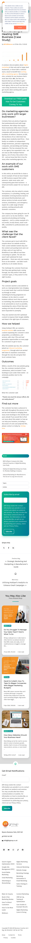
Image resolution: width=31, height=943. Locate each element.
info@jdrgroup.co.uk (10, 840)
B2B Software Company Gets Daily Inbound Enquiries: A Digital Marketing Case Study (14, 463)
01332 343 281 (7, 836)
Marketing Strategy (22, 873)
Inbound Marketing (22, 867)
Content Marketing (22, 894)
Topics (4, 483)
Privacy (5, 937)
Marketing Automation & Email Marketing (21, 878)
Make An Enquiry (7, 894)
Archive (5, 487)
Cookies (13, 937)
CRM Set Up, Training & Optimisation (20, 899)
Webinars (5, 913)
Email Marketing (7, 878)
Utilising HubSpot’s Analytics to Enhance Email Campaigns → (15, 583)
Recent (5, 456)
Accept (20, 27)
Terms (20, 935)
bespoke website (7, 330)
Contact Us (11, 935)
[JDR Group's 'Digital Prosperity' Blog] (15, 573)
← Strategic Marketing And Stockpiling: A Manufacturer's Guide (16, 564)
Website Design (21, 870)
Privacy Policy (20, 23)
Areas (3, 935)
